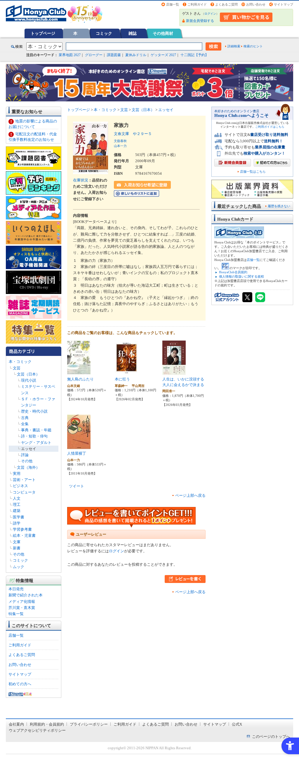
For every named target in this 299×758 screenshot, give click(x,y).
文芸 (16, 368)
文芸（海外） (28, 467)
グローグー (93, 55)
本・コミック (20, 361)
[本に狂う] (126, 372)
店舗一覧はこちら (253, 171)
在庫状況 (80, 180)
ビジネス (20, 486)
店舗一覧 (172, 4)
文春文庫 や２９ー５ (133, 133)
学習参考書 (22, 529)
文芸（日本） (28, 374)
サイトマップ (283, 4)
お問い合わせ (255, 4)
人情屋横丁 (76, 453)
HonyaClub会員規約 (233, 272)
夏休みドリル (135, 55)
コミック (104, 33)
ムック (18, 567)
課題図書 (114, 55)
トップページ (43, 33)
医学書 (18, 517)
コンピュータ (24, 492)
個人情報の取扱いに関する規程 (241, 276)
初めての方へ (19, 684)
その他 (26, 461)
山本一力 (120, 146)
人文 (16, 498)
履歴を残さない (279, 206)
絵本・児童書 (24, 535)
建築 (16, 510)
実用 (16, 473)
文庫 (16, 542)
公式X (237, 724)
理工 (16, 504)
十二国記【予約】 (194, 55)
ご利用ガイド (197, 4)
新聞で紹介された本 (25, 595)
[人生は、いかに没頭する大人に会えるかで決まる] (174, 372)
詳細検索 (233, 46)
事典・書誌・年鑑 (36, 430)
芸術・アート (24, 479)
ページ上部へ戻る (190, 495)
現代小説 (28, 380)
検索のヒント (253, 46)
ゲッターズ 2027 (163, 55)
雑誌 (132, 33)
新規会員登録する (200, 21)
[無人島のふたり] (79, 372)
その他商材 (163, 33)
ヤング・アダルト (36, 442)
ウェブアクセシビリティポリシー (37, 730)
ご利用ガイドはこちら (269, 126)
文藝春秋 (120, 141)
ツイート (76, 486)
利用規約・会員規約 (47, 724)
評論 (25, 455)
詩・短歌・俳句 (34, 436)
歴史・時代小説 (34, 411)
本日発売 (16, 589)
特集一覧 (16, 614)
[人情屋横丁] (79, 446)
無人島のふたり (80, 379)
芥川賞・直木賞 (21, 607)
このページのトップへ (271, 736)
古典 (25, 418)
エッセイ (28, 449)
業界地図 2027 (70, 55)
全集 (25, 424)
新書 (16, 548)
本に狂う (122, 379)
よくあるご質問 (226, 4)
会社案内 (16, 724)
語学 (16, 523)
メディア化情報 (21, 601)
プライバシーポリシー (89, 724)
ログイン (210, 13)
